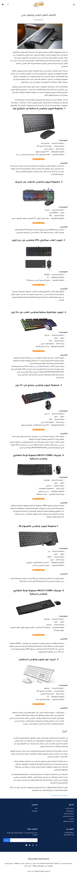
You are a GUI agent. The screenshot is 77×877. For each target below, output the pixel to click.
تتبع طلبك (35, 811)
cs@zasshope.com (68, 835)
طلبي (36, 808)
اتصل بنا (71, 819)
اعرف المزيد (27, 866)
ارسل (6, 840)
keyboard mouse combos (61, 795)
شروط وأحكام (70, 811)
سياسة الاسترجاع (69, 813)
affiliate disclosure (68, 821)
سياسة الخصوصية (68, 816)
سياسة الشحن (69, 808)
